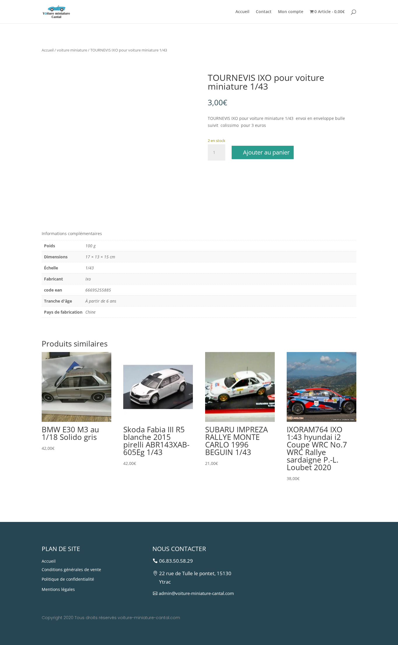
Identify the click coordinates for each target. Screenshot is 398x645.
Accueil (242, 12)
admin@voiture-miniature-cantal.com (196, 593)
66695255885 (98, 290)
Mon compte (290, 12)
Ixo (88, 279)
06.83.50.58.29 (176, 560)
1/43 (89, 268)
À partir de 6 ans (100, 301)
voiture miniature (72, 50)
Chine (90, 312)
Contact (264, 12)
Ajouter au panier (266, 152)
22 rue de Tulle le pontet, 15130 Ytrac (195, 577)
